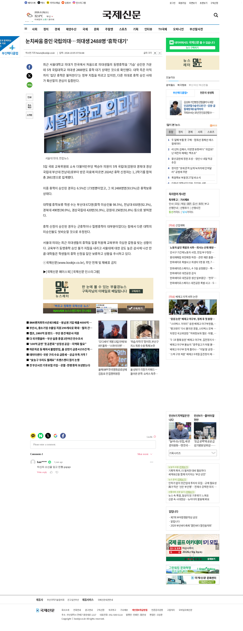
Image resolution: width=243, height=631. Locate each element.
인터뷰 (148, 29)
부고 (207, 203)
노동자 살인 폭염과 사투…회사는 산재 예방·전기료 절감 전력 (201, 247)
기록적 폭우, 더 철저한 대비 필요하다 (187, 470)
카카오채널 (55, 2)
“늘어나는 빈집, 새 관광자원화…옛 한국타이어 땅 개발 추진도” (179, 445)
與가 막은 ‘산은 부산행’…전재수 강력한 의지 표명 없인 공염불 (199, 486)
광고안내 (89, 609)
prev (168, 546)
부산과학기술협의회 (55, 599)
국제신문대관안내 (105, 599)
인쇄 (29, 98)
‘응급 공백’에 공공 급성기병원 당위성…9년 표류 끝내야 (204, 445)
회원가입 (182, 2)
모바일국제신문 (185, 609)
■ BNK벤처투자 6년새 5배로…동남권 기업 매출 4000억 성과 (60, 322)
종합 (171, 131)
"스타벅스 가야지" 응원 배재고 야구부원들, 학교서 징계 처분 (200, 323)
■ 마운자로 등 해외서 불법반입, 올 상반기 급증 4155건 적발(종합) (62, 349)
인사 (171, 203)
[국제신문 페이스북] (58, 271)
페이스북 (32, 2)
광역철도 (170, 85)
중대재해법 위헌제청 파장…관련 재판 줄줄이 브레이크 (197, 257)
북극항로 (181, 85)
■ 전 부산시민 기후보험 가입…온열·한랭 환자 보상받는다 (58, 365)
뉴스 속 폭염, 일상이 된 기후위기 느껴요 (188, 495)
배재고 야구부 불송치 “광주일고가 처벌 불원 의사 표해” (198, 344)
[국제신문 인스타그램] (86, 271)
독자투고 (112, 609)
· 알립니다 (174, 521)
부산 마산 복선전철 (198, 85)
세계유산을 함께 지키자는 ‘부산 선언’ (187, 474)
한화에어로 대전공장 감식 (183, 273)
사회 (34, 29)
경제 (57, 29)
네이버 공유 (29, 85)
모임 (177, 203)
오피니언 (178, 29)
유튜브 (68, 2)
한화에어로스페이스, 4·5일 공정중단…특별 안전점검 (197, 268)
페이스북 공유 (29, 67)
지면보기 (193, 2)
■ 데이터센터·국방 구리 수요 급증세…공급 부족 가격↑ (57, 354)
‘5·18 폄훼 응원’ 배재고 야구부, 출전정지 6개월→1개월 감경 (201, 339)
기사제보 (124, 609)
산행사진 (195, 208)
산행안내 (173, 208)
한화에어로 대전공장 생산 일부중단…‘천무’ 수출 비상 (197, 278)
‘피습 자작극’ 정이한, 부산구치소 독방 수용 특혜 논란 (144, 343)
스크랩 (29, 115)
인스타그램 (81, 2)
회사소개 (65, 609)
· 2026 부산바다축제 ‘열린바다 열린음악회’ (190, 525)
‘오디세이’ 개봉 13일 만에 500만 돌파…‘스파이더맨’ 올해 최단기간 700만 (112, 345)
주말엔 (109, 29)
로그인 (172, 2)
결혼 (189, 203)
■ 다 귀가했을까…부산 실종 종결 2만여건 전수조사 (54, 338)
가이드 (174, 212)
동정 (201, 203)
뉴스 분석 (177, 479)
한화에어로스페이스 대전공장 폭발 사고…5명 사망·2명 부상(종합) (204, 283)
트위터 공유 (29, 76)
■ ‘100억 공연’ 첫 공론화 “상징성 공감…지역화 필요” (56, 344)
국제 (85, 29)
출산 (195, 203)
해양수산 (71, 29)
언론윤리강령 (157, 609)
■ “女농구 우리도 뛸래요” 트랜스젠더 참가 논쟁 (53, 360)
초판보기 (203, 2)
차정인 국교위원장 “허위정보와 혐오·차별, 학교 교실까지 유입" (202, 333)
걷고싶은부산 (73, 599)
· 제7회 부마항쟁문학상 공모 (183, 517)
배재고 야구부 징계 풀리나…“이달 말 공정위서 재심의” (198, 349)
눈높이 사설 (178, 466)
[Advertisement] (192, 385)
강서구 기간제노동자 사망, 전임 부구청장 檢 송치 (194, 252)
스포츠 (123, 29)
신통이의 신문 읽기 (181, 491)
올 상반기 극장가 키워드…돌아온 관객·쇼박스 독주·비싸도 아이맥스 (143, 373)
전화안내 (77, 609)
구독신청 (214, 2)
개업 (183, 203)
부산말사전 (196, 29)
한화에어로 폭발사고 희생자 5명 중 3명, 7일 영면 (194, 262)
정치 (46, 29)
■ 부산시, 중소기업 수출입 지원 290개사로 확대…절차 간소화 (60, 328)
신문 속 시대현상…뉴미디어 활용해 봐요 (188, 499)
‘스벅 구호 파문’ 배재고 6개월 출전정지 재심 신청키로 (197, 354)
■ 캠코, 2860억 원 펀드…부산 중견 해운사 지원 (52, 333)
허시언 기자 (30, 52)
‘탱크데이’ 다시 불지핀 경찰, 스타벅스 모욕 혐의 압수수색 (199, 328)
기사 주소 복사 (29, 107)
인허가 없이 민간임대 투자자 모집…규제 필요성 (192, 483)
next (217, 546)
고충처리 (171, 609)
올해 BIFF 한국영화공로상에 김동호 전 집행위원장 (112, 371)
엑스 (43, 2)
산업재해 (177, 225)
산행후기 (184, 208)
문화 (96, 29)
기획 (135, 29)
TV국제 (162, 29)
